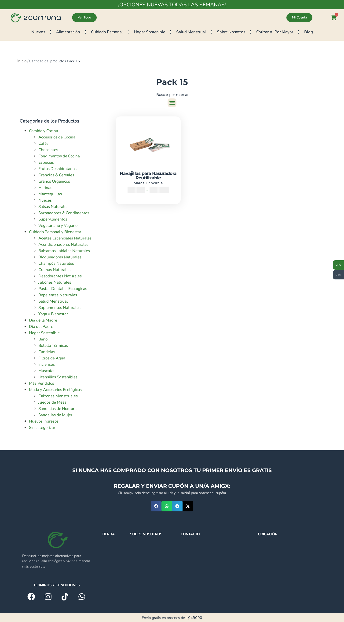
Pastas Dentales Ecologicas (62, 288)
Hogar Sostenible (149, 32)
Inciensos (46, 364)
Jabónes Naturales (54, 282)
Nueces (45, 200)
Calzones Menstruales (58, 396)
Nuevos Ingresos (44, 421)
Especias (46, 162)
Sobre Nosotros (231, 32)
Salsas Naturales (53, 206)
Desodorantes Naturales (60, 276)
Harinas (45, 187)
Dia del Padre (41, 326)
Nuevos (38, 32)
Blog (308, 32)
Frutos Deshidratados (57, 168)
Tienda (108, 534)
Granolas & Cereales (56, 175)
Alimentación (68, 32)
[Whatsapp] (82, 596)
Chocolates (48, 149)
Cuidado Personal (107, 32)
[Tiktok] (65, 596)
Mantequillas (50, 194)
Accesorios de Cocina (56, 137)
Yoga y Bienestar (53, 314)
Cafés (43, 143)
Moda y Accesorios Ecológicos (55, 389)
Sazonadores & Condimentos (63, 213)
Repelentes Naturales (57, 295)
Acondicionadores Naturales (63, 244)
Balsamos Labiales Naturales (64, 250)
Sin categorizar (42, 427)
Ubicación (268, 534)
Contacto (190, 534)
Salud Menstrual (191, 32)
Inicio (21, 61)
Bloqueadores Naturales (59, 257)
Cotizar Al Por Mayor (274, 32)
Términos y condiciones (56, 585)
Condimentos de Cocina (59, 156)
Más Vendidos (41, 383)
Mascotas (46, 370)
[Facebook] (31, 596)
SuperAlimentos (52, 219)
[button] (172, 102)
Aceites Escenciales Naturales (64, 238)
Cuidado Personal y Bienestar (55, 232)
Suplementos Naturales (59, 307)
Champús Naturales (56, 263)
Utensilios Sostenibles (57, 377)
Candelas (46, 351)
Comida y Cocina (43, 131)
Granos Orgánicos (54, 181)
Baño (43, 339)
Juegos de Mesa (52, 402)
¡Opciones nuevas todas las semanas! (172, 4)
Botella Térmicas (53, 345)
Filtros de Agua (51, 358)
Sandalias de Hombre (57, 408)
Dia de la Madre (43, 320)
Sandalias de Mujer (55, 415)
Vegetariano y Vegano (57, 225)
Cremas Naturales (54, 269)
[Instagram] (48, 596)
